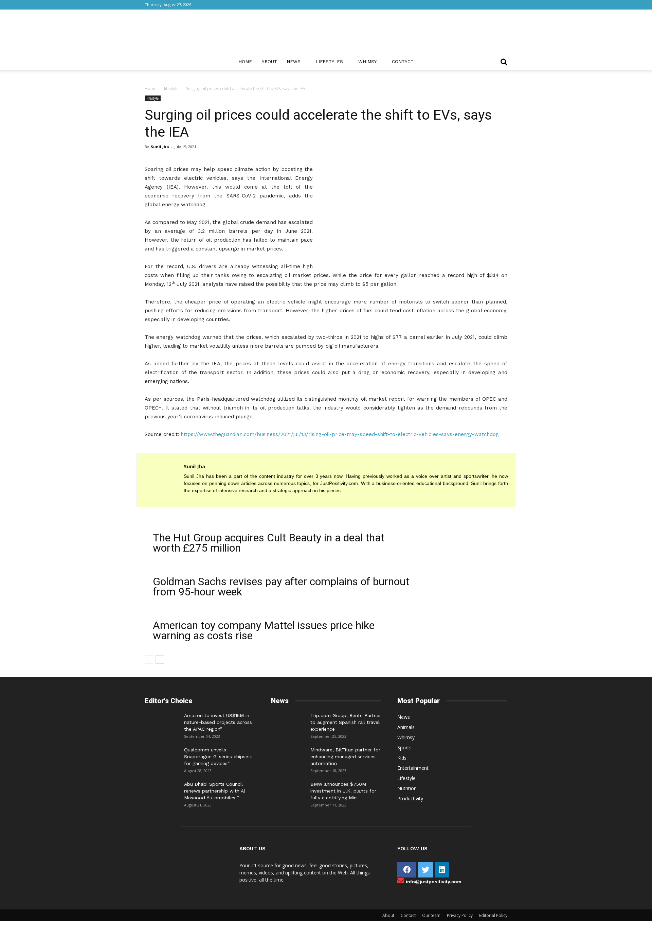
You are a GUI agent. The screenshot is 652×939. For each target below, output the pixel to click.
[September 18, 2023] (288, 756)
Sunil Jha (160, 146)
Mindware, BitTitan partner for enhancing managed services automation (345, 756)
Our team (431, 915)
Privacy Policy (460, 915)
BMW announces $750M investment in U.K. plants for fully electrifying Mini (343, 790)
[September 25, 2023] (288, 722)
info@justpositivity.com (433, 881)
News (294, 61)
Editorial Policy (493, 915)
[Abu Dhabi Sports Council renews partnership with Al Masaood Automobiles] (162, 789)
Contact (403, 61)
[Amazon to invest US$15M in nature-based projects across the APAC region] (162, 722)
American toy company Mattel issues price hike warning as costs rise (264, 630)
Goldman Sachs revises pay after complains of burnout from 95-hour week (281, 586)
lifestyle (171, 88)
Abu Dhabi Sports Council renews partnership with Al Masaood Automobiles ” (214, 790)
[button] (504, 62)
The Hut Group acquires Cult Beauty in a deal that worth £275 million (268, 542)
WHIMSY (367, 61)
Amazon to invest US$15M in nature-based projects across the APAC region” (218, 722)
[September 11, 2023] (288, 791)
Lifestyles (329, 61)
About (269, 61)
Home (245, 61)
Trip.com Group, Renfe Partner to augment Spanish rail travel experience (345, 722)
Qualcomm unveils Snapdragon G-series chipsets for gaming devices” (218, 756)
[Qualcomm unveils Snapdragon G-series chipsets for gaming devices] (162, 756)
